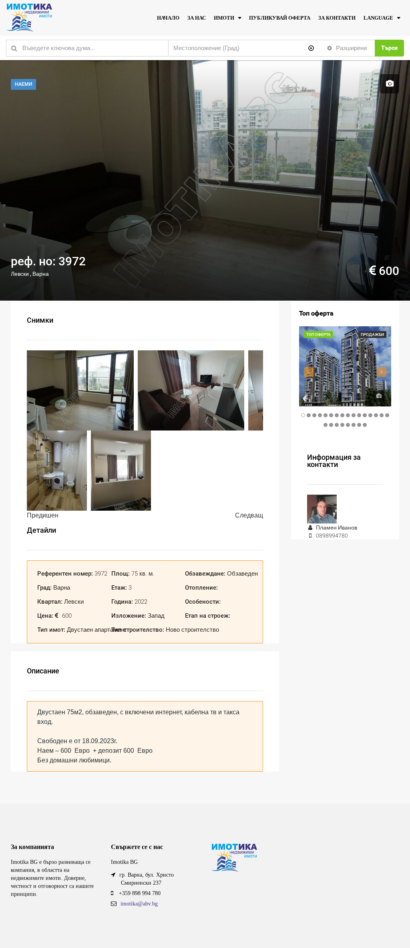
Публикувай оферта (279, 18)
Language (378, 18)
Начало (168, 18)
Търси (389, 47)
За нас (196, 18)
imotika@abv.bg (139, 904)
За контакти (337, 18)
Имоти (224, 18)
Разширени (350, 48)
